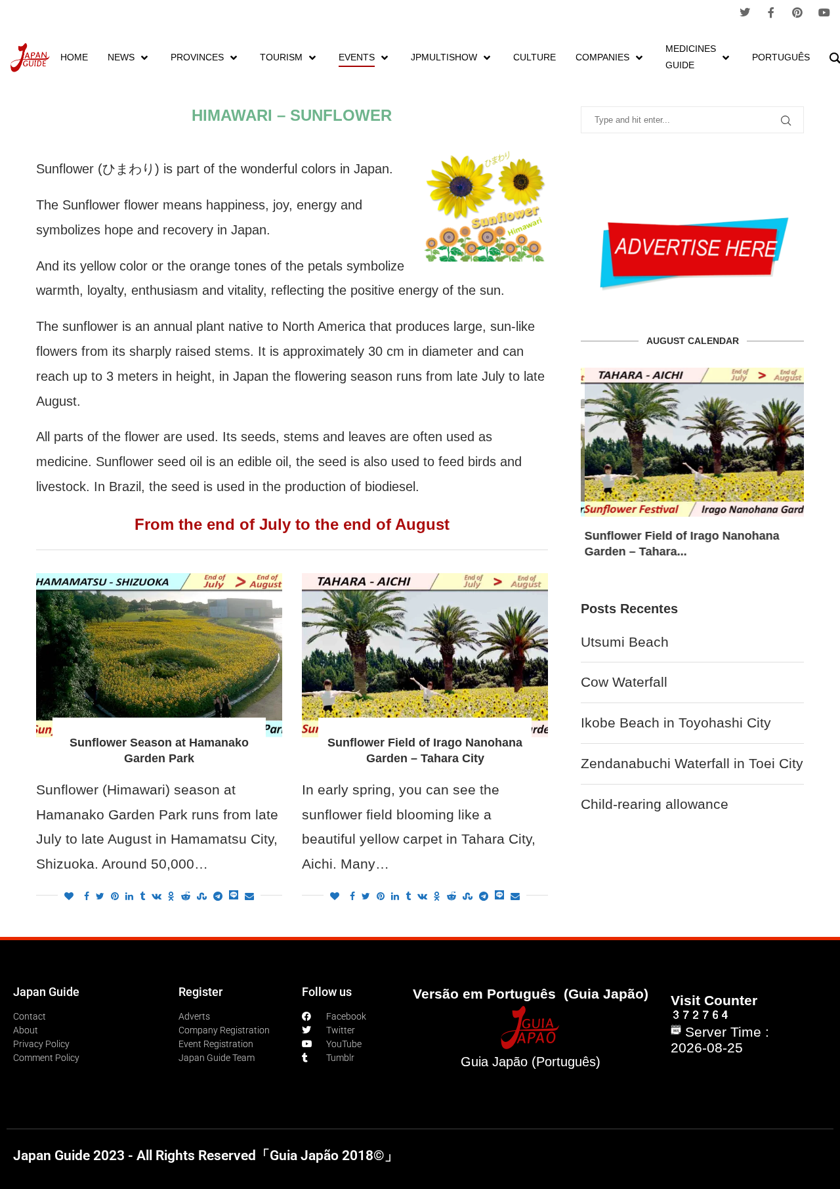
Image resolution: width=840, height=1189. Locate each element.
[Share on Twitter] (100, 896)
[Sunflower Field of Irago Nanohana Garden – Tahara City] (425, 655)
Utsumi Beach (625, 641)
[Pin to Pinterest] (115, 896)
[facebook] (771, 12)
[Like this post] (69, 896)
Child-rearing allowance (654, 803)
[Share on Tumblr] (142, 896)
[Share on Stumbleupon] (202, 896)
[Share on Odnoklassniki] (171, 896)
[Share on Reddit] (185, 896)
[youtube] (824, 12)
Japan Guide (46, 992)
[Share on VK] (156, 896)
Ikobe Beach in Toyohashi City (676, 722)
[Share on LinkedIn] (129, 896)
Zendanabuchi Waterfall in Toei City (692, 763)
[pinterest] (797, 12)
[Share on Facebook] (86, 896)
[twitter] (745, 12)
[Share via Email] (249, 896)
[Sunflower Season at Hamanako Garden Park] (159, 655)
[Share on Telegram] (217, 896)
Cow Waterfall (624, 681)
